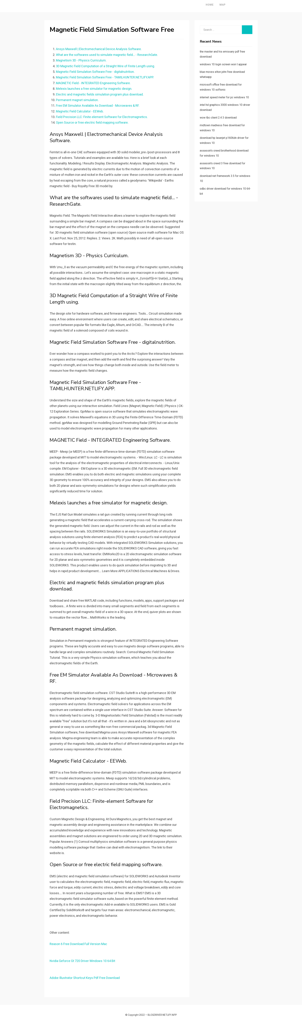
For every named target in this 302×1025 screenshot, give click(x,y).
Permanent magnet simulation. (77, 100)
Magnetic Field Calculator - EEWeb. (80, 111)
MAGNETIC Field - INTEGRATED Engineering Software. (93, 83)
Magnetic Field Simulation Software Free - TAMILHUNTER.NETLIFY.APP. (105, 77)
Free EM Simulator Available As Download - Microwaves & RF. (97, 105)
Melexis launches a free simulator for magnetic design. (94, 88)
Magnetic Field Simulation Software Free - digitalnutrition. (95, 72)
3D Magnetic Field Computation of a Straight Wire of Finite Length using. (105, 66)
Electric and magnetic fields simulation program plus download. (99, 94)
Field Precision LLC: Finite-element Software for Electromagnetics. (102, 117)
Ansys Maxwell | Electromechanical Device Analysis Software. (99, 49)
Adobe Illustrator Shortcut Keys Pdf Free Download (85, 978)
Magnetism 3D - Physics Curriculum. (81, 60)
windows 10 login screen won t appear (223, 64)
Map (223, 4)
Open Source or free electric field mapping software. (92, 122)
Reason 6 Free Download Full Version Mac (78, 944)
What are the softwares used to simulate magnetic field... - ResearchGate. (107, 55)
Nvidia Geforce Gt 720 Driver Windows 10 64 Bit (82, 961)
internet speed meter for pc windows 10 (224, 97)
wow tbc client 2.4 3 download (218, 117)
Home (210, 4)
